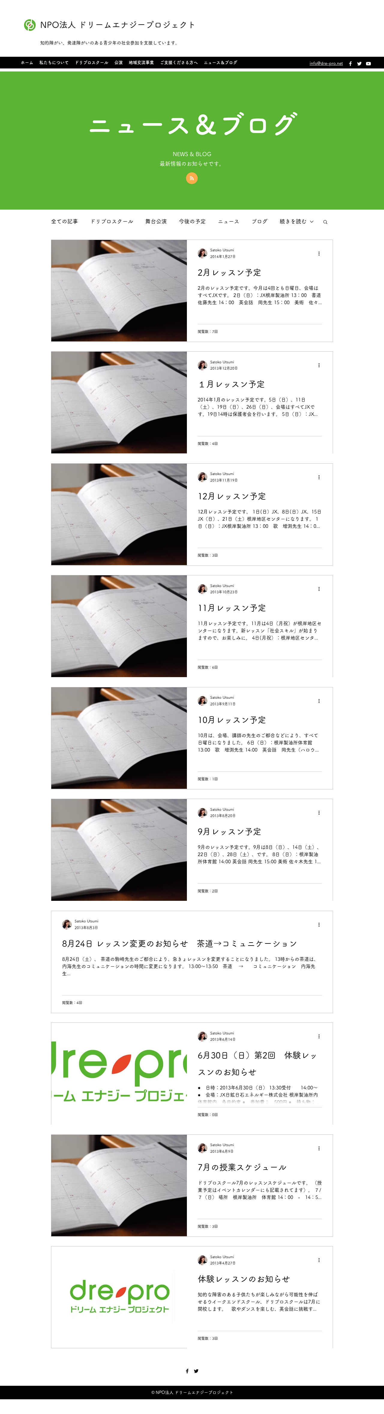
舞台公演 (156, 221)
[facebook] (350, 64)
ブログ (259, 221)
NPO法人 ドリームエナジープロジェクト (118, 24)
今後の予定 (192, 221)
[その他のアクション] (321, 253)
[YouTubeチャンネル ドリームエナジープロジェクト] (368, 64)
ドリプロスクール (111, 221)
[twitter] (359, 64)
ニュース (228, 221)
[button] (325, 222)
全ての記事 (64, 221)
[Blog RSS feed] (192, 178)
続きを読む (293, 221)
